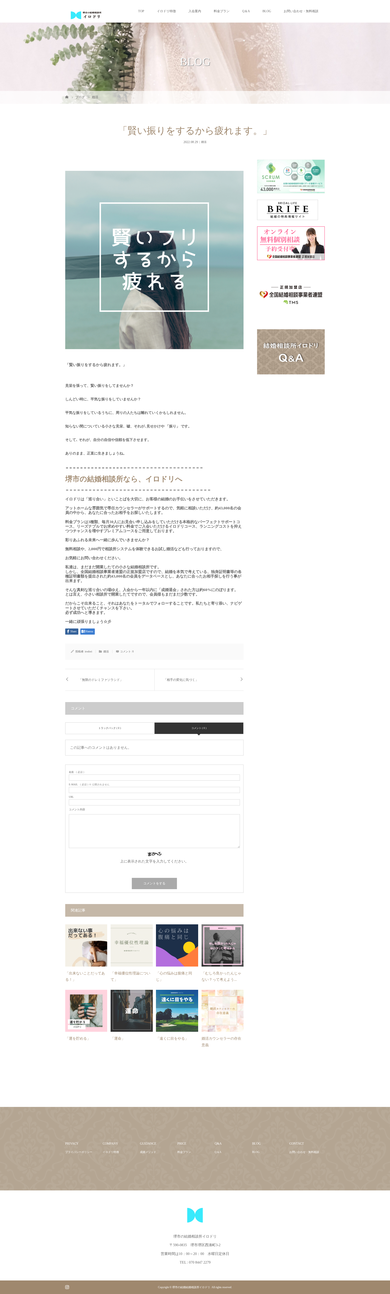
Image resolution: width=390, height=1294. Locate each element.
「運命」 (118, 1038)
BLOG (266, 11)
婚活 (204, 142)
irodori (88, 651)
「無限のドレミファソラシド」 (101, 680)
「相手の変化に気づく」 (181, 680)
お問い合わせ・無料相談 (301, 11)
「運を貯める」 (78, 1038)
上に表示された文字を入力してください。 (154, 861)
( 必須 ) (76, 772)
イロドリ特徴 (166, 11)
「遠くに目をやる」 (172, 1038)
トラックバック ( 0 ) (109, 728)
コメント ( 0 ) (199, 728)
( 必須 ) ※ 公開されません (89, 784)
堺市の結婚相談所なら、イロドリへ (124, 479)
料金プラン (222, 11)
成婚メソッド (148, 1152)
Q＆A (246, 11)
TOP (141, 11)
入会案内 (194, 11)
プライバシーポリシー (78, 1152)
